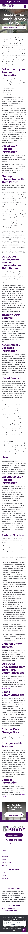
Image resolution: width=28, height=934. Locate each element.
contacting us (6, 688)
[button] (25, 6)
